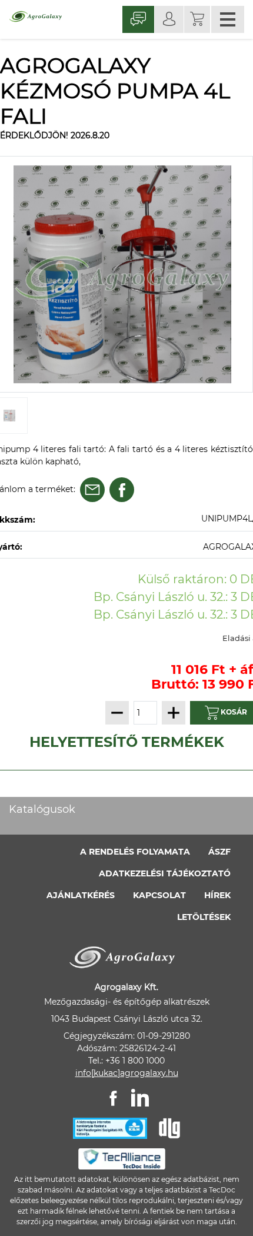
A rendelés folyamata (135, 851)
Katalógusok (42, 809)
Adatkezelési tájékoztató (165, 873)
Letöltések (204, 917)
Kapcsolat (159, 895)
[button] (197, 19)
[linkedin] (140, 1098)
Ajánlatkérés (80, 895)
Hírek (217, 895)
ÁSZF (219, 851)
